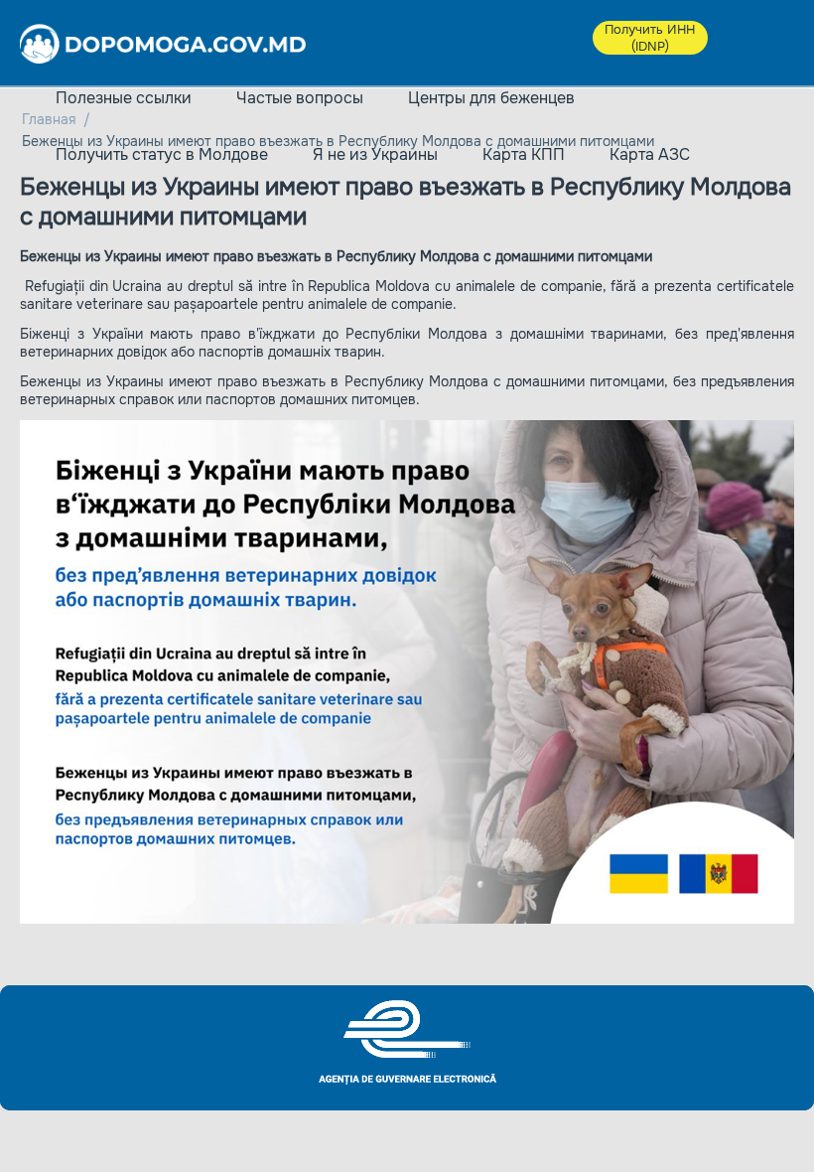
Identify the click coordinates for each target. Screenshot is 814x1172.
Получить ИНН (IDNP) (650, 38)
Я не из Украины (375, 154)
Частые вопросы (299, 97)
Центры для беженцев (491, 97)
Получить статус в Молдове (162, 154)
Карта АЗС (650, 154)
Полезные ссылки (124, 97)
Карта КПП (523, 154)
